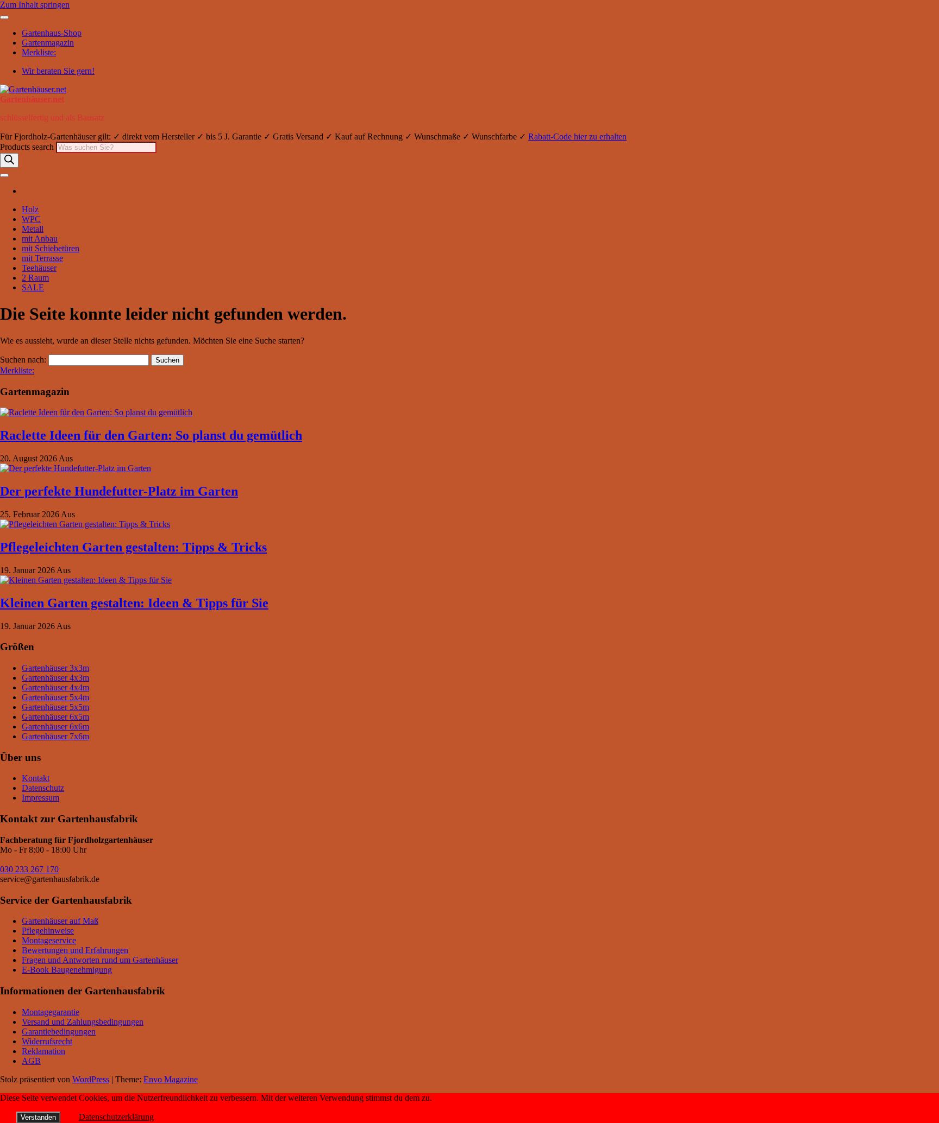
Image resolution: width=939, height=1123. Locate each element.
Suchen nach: (23, 359)
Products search (28, 146)
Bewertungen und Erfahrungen (75, 950)
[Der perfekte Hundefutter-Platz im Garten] (75, 468)
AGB (31, 1060)
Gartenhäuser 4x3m (55, 677)
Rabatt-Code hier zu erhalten (577, 136)
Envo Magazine (170, 1079)
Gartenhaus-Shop (52, 32)
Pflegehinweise (48, 930)
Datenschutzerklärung (116, 1116)
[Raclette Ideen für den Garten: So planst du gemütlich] (96, 412)
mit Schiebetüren (50, 248)
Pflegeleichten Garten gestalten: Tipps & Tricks (133, 547)
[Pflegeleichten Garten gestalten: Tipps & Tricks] (85, 524)
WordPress (90, 1079)
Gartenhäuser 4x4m (55, 687)
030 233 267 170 (29, 869)
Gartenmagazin (48, 42)
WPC (31, 219)
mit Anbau (40, 238)
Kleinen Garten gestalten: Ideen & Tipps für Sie (134, 603)
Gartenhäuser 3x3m (55, 667)
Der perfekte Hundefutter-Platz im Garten (119, 491)
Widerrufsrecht (47, 1041)
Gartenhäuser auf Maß (60, 920)
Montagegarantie (50, 1012)
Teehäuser (39, 267)
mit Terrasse (42, 258)
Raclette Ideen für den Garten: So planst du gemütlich (151, 435)
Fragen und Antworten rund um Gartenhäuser (100, 960)
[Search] (9, 160)
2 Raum (35, 277)
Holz (30, 209)
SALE (33, 287)
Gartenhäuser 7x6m (55, 736)
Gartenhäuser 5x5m (55, 707)
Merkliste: (39, 52)
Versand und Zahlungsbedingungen (82, 1021)
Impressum (40, 797)
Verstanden (38, 1117)
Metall (32, 228)
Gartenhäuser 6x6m (55, 726)
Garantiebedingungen (59, 1031)
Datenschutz (43, 787)
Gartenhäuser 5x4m (55, 697)
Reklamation (43, 1051)
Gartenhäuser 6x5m (55, 716)
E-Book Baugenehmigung (67, 969)
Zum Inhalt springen (35, 4)
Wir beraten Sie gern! (58, 70)
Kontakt (35, 778)
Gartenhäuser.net (32, 99)
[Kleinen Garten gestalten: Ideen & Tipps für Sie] (86, 580)
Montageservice (49, 940)
